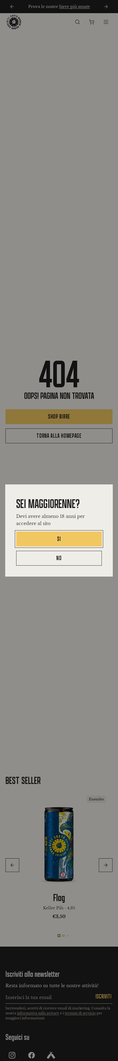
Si (59, 539)
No (58, 558)
